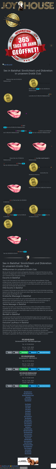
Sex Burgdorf (28, 439)
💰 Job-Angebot (14, 466)
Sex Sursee (28, 437)
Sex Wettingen (28, 422)
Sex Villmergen (28, 429)
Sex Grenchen (28, 434)
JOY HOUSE (28, 339)
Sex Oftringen (28, 443)
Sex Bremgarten (28, 430)
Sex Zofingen (28, 420)
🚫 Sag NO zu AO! (5, 466)
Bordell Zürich (28, 392)
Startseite (28, 397)
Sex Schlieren (28, 425)
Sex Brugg (28, 406)
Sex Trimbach (28, 448)
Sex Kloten (28, 415)
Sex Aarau (28, 409)
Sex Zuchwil (28, 453)
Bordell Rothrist (28, 393)
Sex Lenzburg (28, 423)
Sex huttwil (28, 450)
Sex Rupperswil (28, 432)
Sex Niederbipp (28, 446)
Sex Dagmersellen (28, 444)
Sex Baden (28, 411)
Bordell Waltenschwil (28, 395)
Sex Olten (28, 407)
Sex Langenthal (28, 441)
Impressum (28, 400)
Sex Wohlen (28, 418)
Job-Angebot (28, 399)
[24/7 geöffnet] (25, 45)
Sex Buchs (28, 427)
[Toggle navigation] (51, 45)
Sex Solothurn (28, 416)
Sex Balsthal (28, 452)
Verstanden (23, 468)
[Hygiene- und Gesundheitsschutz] (12, 20)
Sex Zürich (28, 413)
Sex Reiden (28, 404)
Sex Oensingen (28, 436)
